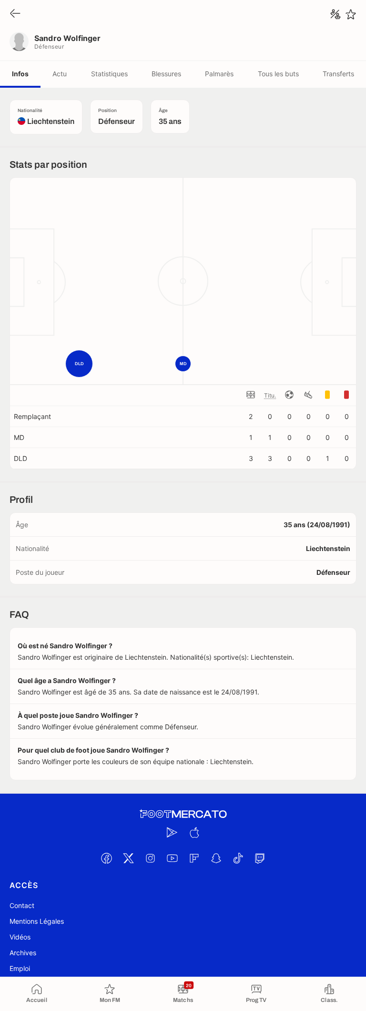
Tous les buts (278, 74)
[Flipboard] (194, 858)
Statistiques (109, 74)
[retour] (15, 14)
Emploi (20, 968)
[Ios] (194, 832)
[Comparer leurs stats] (335, 14)
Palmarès (219, 74)
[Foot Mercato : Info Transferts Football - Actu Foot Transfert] (183, 814)
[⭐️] (350, 14)
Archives (23, 953)
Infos (20, 74)
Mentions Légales (37, 921)
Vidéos (20, 937)
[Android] (172, 832)
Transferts (338, 74)
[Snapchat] (216, 858)
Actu (59, 74)
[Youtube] (172, 858)
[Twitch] (260, 858)
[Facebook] (106, 858)
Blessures (166, 74)
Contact (22, 905)
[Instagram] (150, 858)
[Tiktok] (238, 858)
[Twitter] (128, 858)
